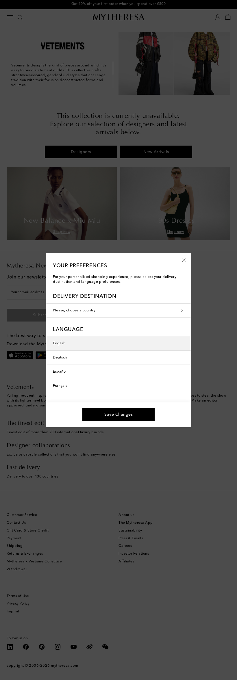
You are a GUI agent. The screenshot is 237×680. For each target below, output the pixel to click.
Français (60, 386)
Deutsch (60, 357)
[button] (184, 260)
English (59, 343)
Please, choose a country (74, 310)
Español (60, 372)
